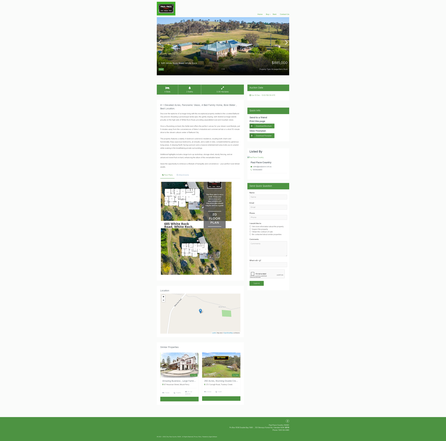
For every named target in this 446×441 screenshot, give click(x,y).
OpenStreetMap (228, 333)
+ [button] (163, 296)
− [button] (163, 300)
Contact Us (284, 14)
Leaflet (214, 333)
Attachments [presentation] (184, 175)
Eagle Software (213, 436)
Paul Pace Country (261, 162)
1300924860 (257, 170)
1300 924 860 (283, 430)
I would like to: (255, 223)
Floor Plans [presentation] (168, 175)
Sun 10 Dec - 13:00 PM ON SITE (263, 95)
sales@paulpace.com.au (262, 167)
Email (251, 203)
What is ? (255, 260)
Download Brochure (264, 126)
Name (251, 193)
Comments (254, 239)
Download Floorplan (264, 136)
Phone (252, 213)
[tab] (167, 175)
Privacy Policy (198, 436)
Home (259, 14)
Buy (267, 14)
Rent (274, 14)
